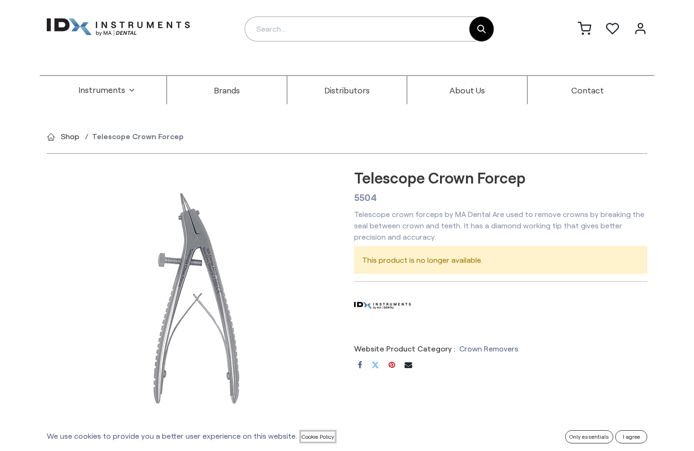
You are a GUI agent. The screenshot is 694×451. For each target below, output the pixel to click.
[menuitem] (106, 90)
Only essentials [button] (589, 436)
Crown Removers (488, 348)
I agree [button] (631, 436)
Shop (70, 136)
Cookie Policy (318, 436)
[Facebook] (360, 364)
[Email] (408, 364)
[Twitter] (375, 364)
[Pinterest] (392, 364)
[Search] (481, 29)
